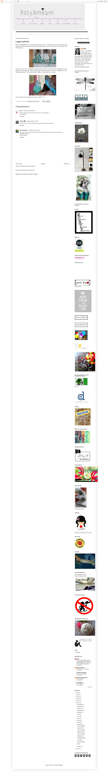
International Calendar (83, 42)
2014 (77, 696)
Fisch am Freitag (81, 726)
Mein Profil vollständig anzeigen (82, 67)
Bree (21, 110)
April (78, 720)
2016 (77, 692)
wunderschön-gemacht (81, 677)
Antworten (22, 116)
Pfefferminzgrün (80, 732)
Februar (79, 724)
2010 (77, 748)
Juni (78, 716)
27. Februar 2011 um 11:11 (34, 130)
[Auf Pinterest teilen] (49, 101)
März (78, 722)
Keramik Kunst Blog (81, 672)
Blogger (61, 765)
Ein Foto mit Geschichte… (81, 673)
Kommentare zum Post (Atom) (28, 166)
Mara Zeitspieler (23, 130)
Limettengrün (80, 736)
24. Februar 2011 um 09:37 (32, 121)
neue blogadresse (80, 678)
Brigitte (21, 121)
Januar (79, 746)
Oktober (79, 708)
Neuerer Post (19, 163)
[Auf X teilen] (46, 101)
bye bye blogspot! (80, 683)
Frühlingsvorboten (81, 738)
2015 (77, 694)
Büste (78, 743)
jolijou (77, 659)
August (79, 712)
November (79, 706)
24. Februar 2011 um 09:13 (29, 110)
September (80, 710)
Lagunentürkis (22, 41)
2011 (77, 702)
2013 (77, 698)
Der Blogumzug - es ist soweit (82, 668)
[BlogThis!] (44, 101)
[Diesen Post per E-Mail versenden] (43, 101)
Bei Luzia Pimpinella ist (21, 44)
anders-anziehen (80, 667)
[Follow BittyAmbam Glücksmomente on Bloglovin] (80, 258)
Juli (78, 714)
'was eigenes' (79, 682)
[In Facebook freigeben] (48, 101)
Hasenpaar (79, 740)
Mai (78, 718)
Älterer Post (66, 163)
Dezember (79, 704)
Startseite (43, 163)
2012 (77, 700)
